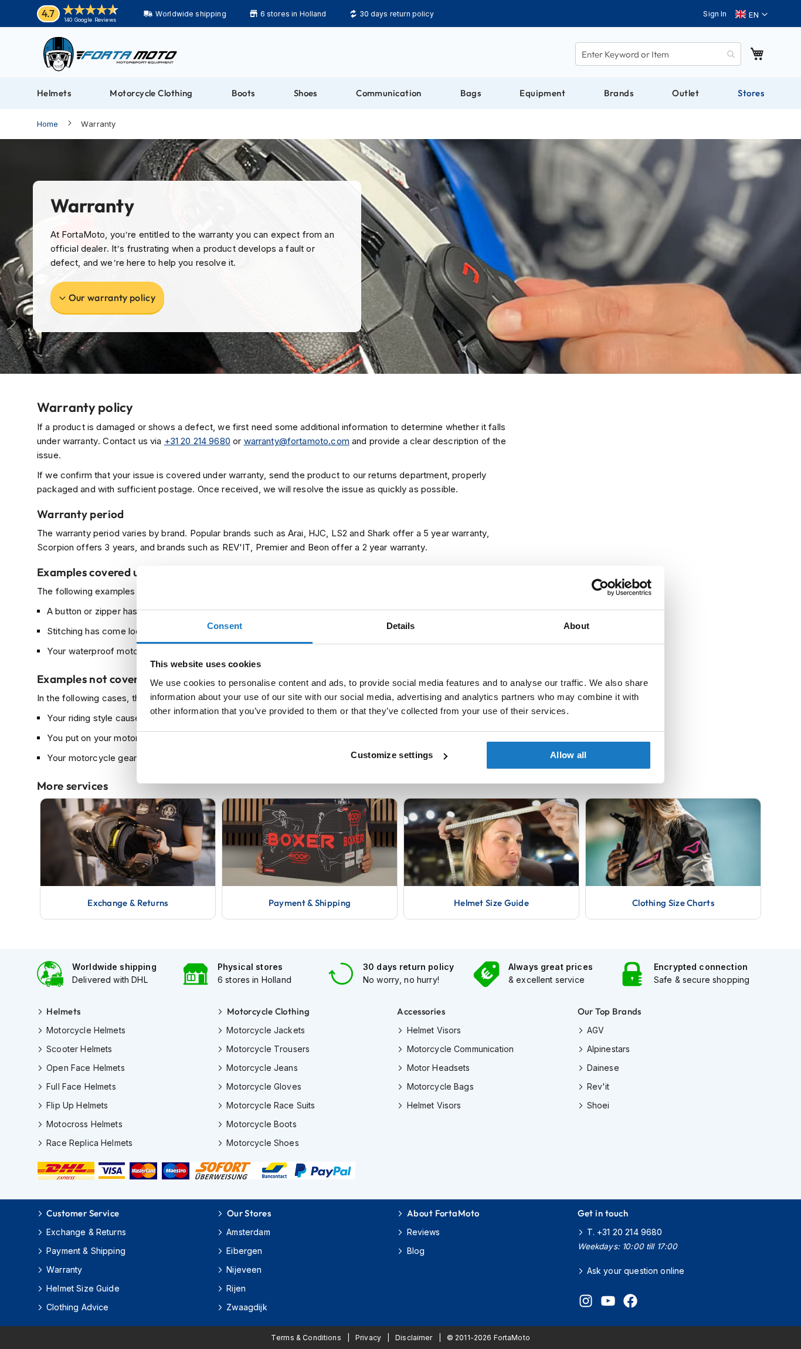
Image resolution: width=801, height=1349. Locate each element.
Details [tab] (400, 626)
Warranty (64, 1269)
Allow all (568, 755)
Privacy (368, 1337)
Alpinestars (608, 1049)
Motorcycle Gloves (263, 1086)
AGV (595, 1030)
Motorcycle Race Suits (270, 1105)
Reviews (423, 1232)
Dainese (603, 1068)
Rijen (236, 1288)
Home (48, 124)
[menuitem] (54, 93)
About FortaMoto (443, 1213)
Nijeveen (244, 1269)
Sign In (715, 13)
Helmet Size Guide (83, 1288)
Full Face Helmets (81, 1086)
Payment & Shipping (85, 1251)
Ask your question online (636, 1271)
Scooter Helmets (79, 1049)
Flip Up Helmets (77, 1105)
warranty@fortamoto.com (296, 441)
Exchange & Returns (86, 1232)
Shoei (598, 1105)
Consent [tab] (224, 626)
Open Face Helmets (85, 1068)
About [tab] (576, 626)
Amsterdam (248, 1232)
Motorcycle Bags (440, 1086)
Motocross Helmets (84, 1124)
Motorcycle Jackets (265, 1030)
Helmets (63, 1011)
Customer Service (82, 1213)
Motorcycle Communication (460, 1049)
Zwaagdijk (246, 1307)
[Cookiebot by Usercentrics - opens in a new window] (600, 587)
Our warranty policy (112, 297)
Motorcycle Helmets (85, 1030)
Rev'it (598, 1086)
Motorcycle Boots (261, 1124)
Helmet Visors (434, 1030)
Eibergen (244, 1251)
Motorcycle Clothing (268, 1011)
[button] (751, 14)
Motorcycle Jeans (261, 1068)
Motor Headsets (438, 1068)
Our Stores (249, 1213)
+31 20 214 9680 (197, 441)
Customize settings (392, 755)
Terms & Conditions (306, 1337)
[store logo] (110, 54)
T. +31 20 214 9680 (625, 1232)
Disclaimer (414, 1337)
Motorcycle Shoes (262, 1143)
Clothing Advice (77, 1307)
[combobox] (658, 54)
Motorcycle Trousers (268, 1049)
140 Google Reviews (90, 19)
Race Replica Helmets (89, 1143)
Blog (416, 1251)
